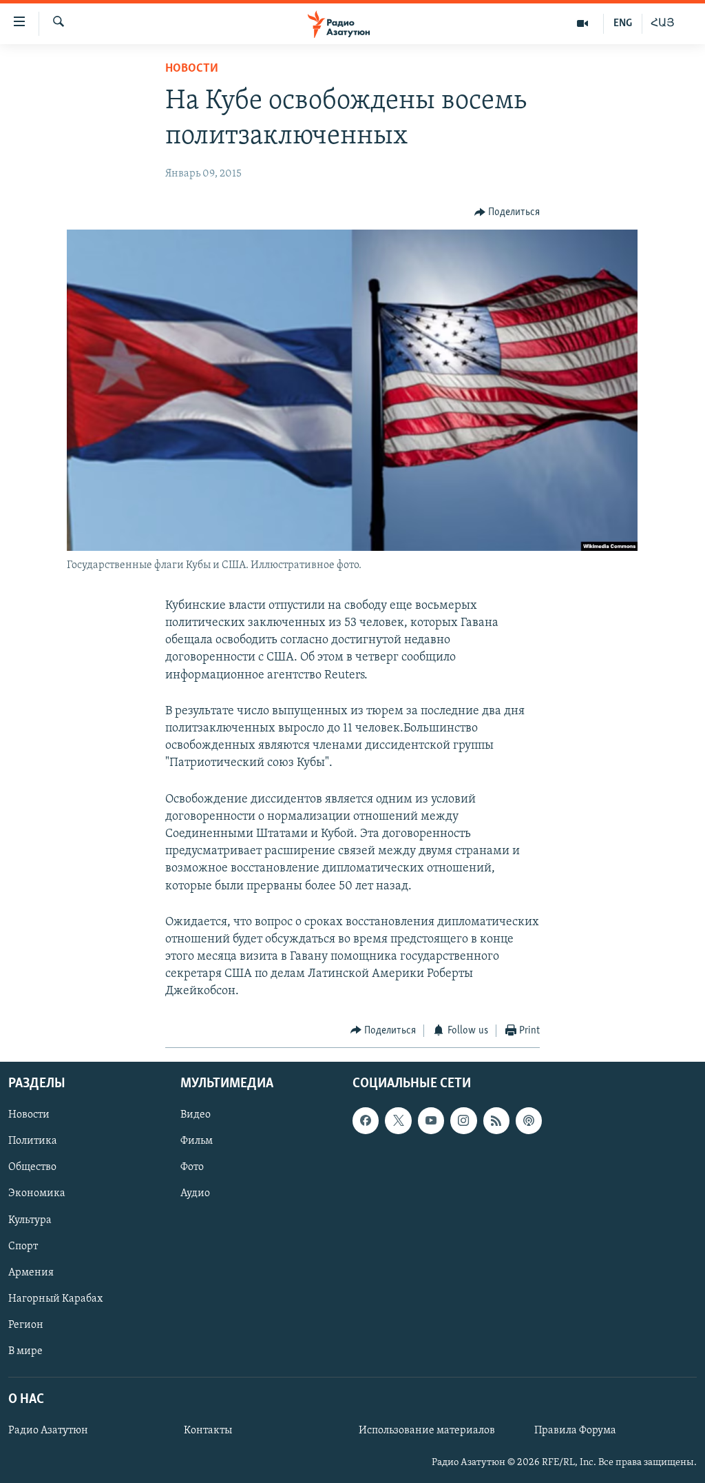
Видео (195, 1114)
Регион (25, 1325)
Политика (32, 1141)
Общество (32, 1167)
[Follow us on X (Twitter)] (398, 1120)
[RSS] (496, 1120)
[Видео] (583, 23)
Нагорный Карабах (55, 1298)
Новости (191, 69)
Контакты (208, 1430)
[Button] (507, 212)
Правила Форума (575, 1430)
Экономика (36, 1194)
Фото (192, 1167)
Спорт (23, 1246)
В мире (25, 1351)
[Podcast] (529, 1120)
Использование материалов (427, 1430)
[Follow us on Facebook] (365, 1120)
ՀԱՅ (663, 23)
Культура (30, 1220)
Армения (31, 1272)
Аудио (195, 1194)
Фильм (196, 1141)
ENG (622, 23)
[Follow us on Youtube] (431, 1120)
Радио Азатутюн (48, 1430)
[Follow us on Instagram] (463, 1120)
